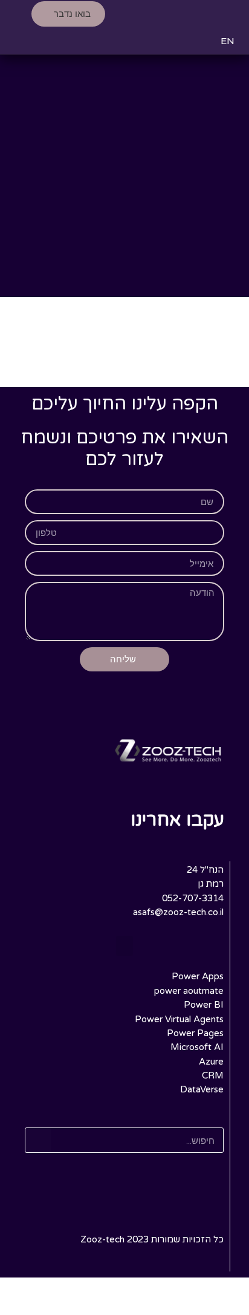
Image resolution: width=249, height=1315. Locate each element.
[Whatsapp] (188, 844)
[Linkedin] (213, 844)
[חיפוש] (38, 1140)
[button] (228, 13)
